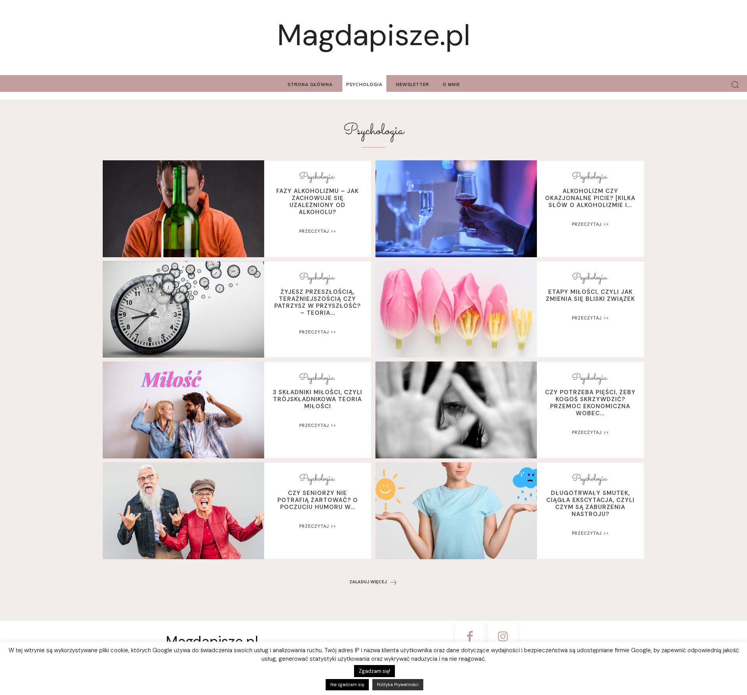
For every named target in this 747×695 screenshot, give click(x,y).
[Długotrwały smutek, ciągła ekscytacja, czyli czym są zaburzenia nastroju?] (456, 510)
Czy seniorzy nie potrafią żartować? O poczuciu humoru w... (317, 500)
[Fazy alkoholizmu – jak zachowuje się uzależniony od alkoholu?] (183, 208)
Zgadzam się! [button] (374, 671)
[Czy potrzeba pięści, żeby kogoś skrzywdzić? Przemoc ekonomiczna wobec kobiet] (456, 410)
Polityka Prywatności (398, 684)
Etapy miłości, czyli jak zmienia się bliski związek (590, 295)
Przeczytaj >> (317, 231)
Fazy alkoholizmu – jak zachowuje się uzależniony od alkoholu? (317, 201)
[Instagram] (502, 637)
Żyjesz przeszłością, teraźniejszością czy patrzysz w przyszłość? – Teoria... (317, 302)
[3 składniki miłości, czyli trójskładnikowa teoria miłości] (183, 410)
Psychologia (316, 177)
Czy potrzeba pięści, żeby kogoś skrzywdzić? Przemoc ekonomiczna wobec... (590, 402)
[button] (735, 84)
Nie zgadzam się (347, 684)
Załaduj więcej (368, 581)
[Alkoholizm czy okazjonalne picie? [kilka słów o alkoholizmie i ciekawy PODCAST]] (456, 208)
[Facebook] (469, 637)
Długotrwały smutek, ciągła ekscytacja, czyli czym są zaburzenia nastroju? (590, 503)
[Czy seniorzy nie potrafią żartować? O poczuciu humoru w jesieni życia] (183, 510)
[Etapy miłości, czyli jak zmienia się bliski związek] (456, 309)
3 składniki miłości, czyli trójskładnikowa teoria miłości (317, 399)
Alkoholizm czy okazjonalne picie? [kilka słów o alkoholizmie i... (590, 198)
